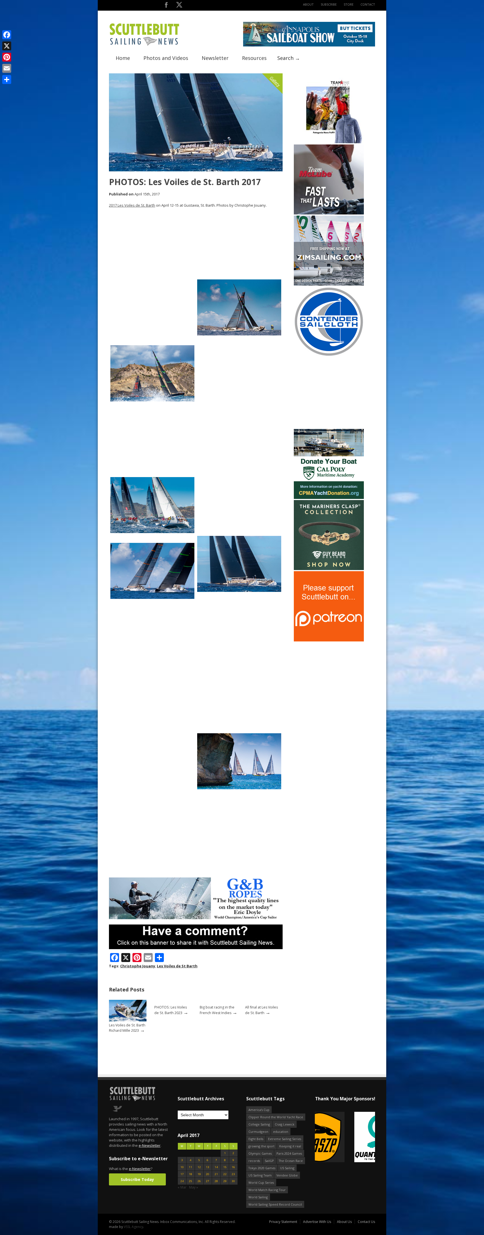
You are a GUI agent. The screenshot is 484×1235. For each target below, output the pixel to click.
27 (207, 1181)
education (280, 1131)
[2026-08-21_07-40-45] (309, 45)
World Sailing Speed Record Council (275, 1204)
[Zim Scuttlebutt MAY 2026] (329, 284)
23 (233, 1174)
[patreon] (329, 640)
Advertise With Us (317, 1221)
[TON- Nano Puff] (329, 142)
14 (216, 1167)
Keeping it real (290, 1146)
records (254, 1161)
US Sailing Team (260, 1175)
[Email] (6, 68)
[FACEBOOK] (166, 6)
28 (216, 1181)
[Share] (6, 79)
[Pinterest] (6, 57)
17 (182, 1174)
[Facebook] (6, 34)
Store (348, 4)
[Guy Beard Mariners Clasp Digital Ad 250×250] (329, 568)
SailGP (269, 1161)
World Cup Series (261, 1182)
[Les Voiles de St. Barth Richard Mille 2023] (127, 1020)
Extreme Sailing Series (284, 1139)
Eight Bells (255, 1139)
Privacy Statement (283, 1221)
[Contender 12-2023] (329, 355)
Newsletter (215, 58)
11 (190, 1167)
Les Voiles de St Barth (177, 965)
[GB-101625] (196, 918)
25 (190, 1181)
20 (207, 1174)
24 (182, 1181)
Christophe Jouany (137, 965)
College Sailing (259, 1124)
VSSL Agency (133, 1226)
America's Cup (258, 1110)
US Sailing (287, 1168)
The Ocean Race (291, 1161)
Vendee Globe (287, 1175)
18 (190, 1174)
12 (199, 1167)
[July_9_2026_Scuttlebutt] (329, 497)
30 (233, 1181)
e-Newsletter (149, 1145)
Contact (367, 4)
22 (225, 1174)
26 (199, 1181)
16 (233, 1167)
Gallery (275, 81)
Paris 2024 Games (289, 1153)
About (308, 4)
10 (182, 1167)
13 (207, 1167)
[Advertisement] (329, 393)
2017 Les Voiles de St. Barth (132, 205)
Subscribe (329, 4)
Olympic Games (260, 1153)
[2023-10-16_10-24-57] (339, 1137)
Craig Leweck (284, 1124)
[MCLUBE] (329, 213)
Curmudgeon (258, 1131)
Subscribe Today (137, 1179)
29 (225, 1181)
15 (225, 1167)
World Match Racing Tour (267, 1190)
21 (216, 1174)
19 (199, 1174)
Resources (254, 58)
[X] (6, 46)
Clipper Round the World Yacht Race (275, 1117)
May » (193, 1187)
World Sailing (258, 1197)
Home (123, 58)
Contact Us (366, 1221)
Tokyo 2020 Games (261, 1168)
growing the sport (261, 1146)
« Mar (182, 1187)
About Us (344, 1221)
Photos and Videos (165, 58)
